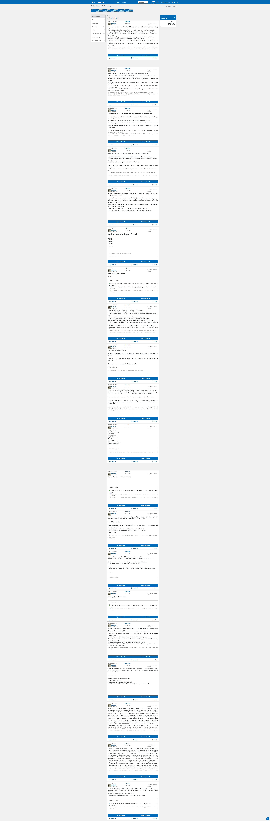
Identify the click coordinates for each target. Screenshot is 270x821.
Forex (93, 19)
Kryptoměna (95, 23)
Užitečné (124, 2)
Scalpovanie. (127, 21)
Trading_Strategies (112, 18)
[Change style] (172, 2)
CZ (177, 2)
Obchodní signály (96, 37)
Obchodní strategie (96, 33)
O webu (117, 2)
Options (168, 6)
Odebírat (149, 24)
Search (173, 6)
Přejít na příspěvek (120, 55)
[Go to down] (267, 818)
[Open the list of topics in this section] (103, 19)
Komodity (94, 26)
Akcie (93, 30)
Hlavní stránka (97, 6)
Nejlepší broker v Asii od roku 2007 (171, 23)
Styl (175, 2)
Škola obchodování (96, 40)
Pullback (113, 23)
